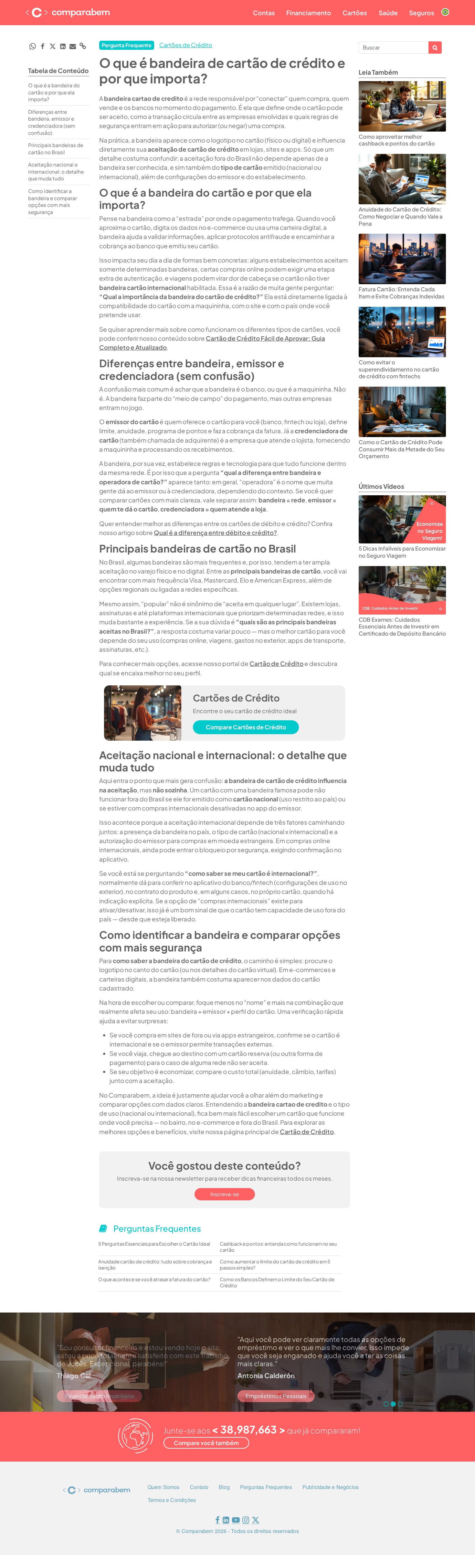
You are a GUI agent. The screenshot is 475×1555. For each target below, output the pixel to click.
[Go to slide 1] (386, 1404)
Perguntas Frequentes (266, 1487)
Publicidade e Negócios (330, 1487)
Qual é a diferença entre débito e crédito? (215, 532)
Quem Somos (164, 1487)
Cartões (355, 12)
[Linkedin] (226, 1521)
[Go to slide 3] (400, 1404)
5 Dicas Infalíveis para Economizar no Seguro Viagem (402, 552)
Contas (264, 12)
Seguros (421, 12)
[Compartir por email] (72, 46)
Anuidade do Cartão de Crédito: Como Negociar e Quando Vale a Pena (401, 216)
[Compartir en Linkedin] (62, 46)
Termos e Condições (172, 1500)
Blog (224, 1487)
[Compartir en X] (52, 46)
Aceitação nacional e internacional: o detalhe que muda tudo (56, 171)
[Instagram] (245, 1521)
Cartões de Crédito (185, 44)
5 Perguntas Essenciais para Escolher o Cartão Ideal (154, 1244)
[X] (255, 1521)
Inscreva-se (224, 1194)
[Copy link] (82, 46)
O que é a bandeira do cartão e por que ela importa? (54, 92)
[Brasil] (445, 6)
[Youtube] (236, 1521)
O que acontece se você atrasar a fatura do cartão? (154, 1279)
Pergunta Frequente (127, 45)
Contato (199, 1487)
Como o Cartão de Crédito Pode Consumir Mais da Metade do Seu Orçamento (402, 449)
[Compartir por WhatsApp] (32, 46)
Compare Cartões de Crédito (246, 727)
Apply (435, 47)
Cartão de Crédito (276, 663)
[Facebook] (217, 1521)
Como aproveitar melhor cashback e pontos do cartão (397, 140)
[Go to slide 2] (393, 1404)
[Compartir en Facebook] (42, 46)
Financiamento (308, 12)
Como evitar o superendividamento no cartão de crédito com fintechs (399, 369)
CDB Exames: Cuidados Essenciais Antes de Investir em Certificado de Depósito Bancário (402, 626)
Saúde (388, 12)
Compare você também (206, 1442)
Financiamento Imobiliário (99, 1396)
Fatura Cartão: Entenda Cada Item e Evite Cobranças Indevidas (402, 293)
